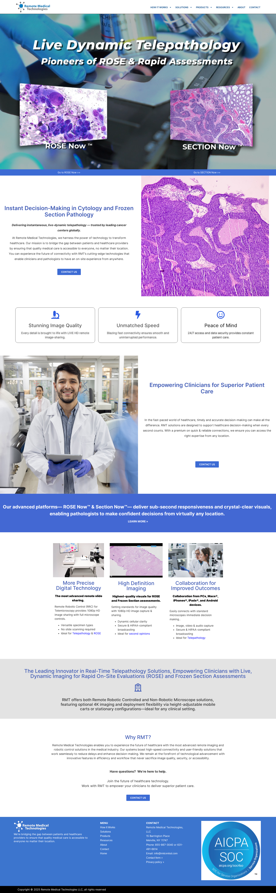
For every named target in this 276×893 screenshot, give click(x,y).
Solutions (181, 7)
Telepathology (81, 633)
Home (103, 853)
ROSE (97, 633)
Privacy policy (154, 862)
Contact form (153, 857)
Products (202, 7)
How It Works (159, 7)
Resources (223, 7)
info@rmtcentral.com (165, 853)
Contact (254, 7)
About (241, 7)
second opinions (139, 633)
